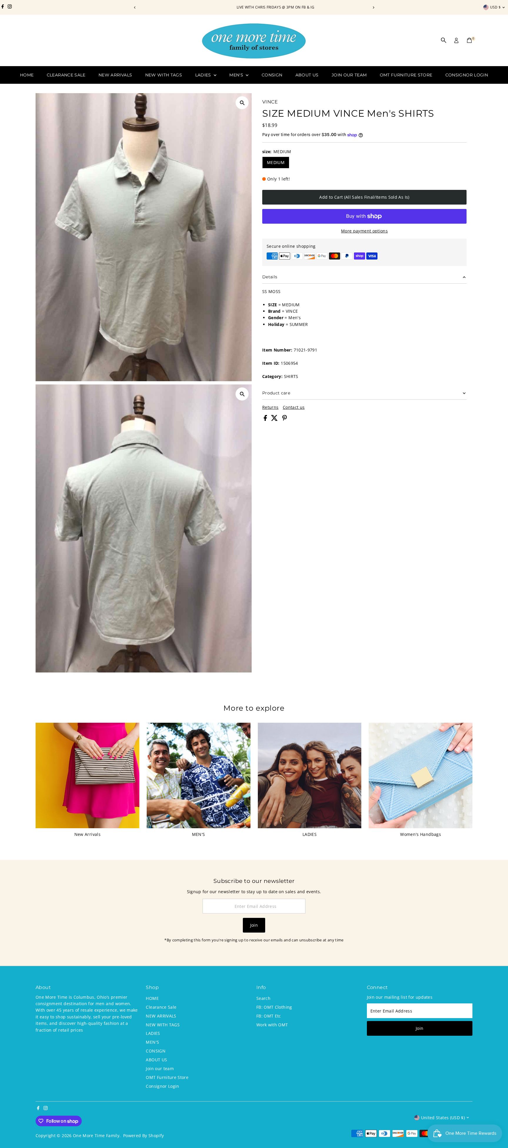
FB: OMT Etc (268, 1016)
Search (263, 998)
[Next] (373, 7)
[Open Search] (443, 40)
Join (254, 925)
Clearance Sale (66, 75)
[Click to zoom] (242, 102)
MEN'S (236, 75)
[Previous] (134, 7)
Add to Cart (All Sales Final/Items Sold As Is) (364, 197)
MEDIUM (276, 162)
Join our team (349, 75)
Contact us (294, 407)
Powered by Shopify (143, 1135)
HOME (27, 75)
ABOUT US (307, 75)
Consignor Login (466, 75)
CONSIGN (272, 75)
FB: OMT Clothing (274, 1007)
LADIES (203, 75)
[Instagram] (9, 7)
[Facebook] (2, 7)
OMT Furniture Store (406, 75)
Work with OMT (272, 1024)
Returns (270, 407)
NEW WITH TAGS (163, 75)
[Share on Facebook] (266, 419)
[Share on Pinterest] (284, 419)
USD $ (495, 7)
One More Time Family (96, 1135)
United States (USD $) (443, 1117)
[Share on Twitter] (275, 419)
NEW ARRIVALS (115, 75)
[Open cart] (469, 40)
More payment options (364, 231)
